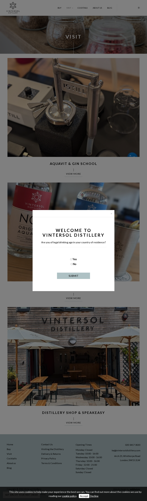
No (74, 264)
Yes (74, 259)
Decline (94, 496)
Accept (84, 496)
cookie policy (69, 496)
